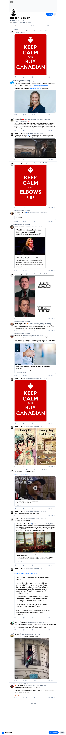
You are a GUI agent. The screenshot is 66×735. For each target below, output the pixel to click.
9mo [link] (44, 81)
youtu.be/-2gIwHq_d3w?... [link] (21, 474)
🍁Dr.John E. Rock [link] (19, 685)
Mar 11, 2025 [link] (43, 274)
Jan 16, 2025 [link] (43, 518)
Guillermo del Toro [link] (20, 212)
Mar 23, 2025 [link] (43, 212)
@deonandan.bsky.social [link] (37, 323)
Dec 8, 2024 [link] (36, 634)
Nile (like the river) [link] (20, 226)
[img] (33, 6)
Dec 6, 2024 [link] (43, 685)
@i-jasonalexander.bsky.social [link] (33, 622)
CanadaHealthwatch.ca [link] (35, 88)
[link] (13, 22)
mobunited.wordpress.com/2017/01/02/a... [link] (26, 573)
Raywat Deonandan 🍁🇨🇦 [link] (22, 323)
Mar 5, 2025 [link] (47, 323)
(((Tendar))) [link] (17, 634)
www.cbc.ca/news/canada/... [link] (40, 85)
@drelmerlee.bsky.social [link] (32, 30)
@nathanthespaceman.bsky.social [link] (33, 119)
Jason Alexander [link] (19, 622)
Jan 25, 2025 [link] (43, 469)
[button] (11, 2)
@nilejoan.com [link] (30, 226)
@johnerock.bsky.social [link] (32, 685)
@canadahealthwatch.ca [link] (36, 81)
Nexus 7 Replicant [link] (19, 30)
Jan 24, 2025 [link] (43, 511)
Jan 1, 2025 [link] (43, 568)
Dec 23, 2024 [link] (46, 622)
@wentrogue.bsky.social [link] (29, 335)
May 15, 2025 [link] (43, 163)
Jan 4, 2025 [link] (46, 119)
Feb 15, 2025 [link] (40, 335)
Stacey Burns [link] (18, 335)
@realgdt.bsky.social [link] (33, 212)
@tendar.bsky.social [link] (27, 634)
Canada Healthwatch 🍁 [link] (21, 81)
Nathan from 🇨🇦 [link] (19, 119)
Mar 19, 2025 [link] (38, 226)
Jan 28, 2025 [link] (43, 426)
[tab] (17, 26)
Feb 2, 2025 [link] (43, 30)
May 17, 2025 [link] (43, 133)
